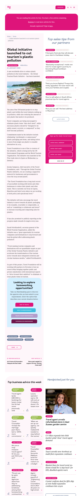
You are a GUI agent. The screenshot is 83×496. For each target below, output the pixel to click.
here (51, 26)
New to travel (24, 304)
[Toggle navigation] (74, 7)
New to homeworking (24, 310)
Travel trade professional (24, 315)
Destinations (12, 336)
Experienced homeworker (24, 321)
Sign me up (60, 161)
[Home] (9, 7)
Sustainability (26, 336)
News (14, 36)
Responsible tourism (15, 339)
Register (31, 22)
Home (9, 36)
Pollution (29, 339)
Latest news (61, 119)
